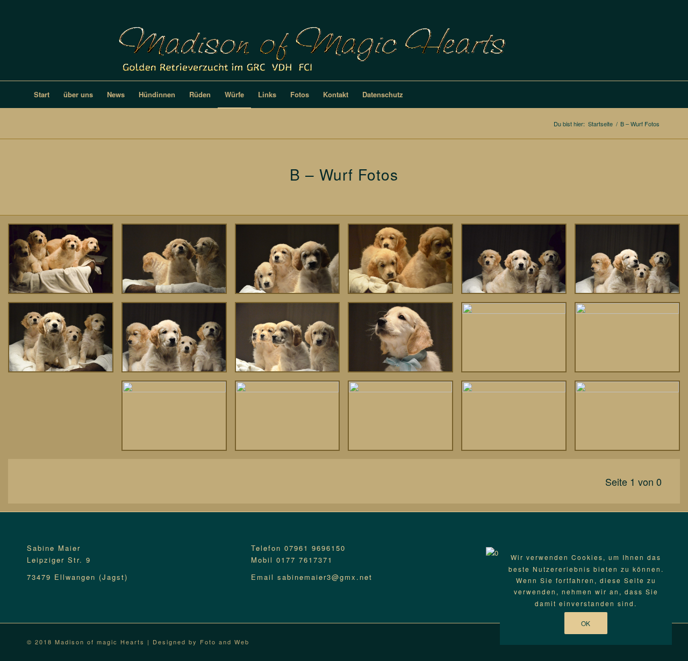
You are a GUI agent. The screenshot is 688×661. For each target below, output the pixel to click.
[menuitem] (41, 94)
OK (586, 623)
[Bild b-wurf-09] (631, 419)
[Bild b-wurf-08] (518, 419)
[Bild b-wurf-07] (404, 419)
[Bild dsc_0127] (518, 263)
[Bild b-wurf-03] (178, 419)
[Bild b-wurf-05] (178, 341)
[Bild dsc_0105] (404, 263)
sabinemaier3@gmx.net (324, 577)
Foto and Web (224, 641)
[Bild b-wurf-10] (631, 341)
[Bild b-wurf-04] (291, 341)
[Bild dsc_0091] (178, 263)
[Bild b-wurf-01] (404, 341)
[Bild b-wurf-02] (518, 341)
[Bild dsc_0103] (291, 263)
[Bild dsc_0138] (64, 341)
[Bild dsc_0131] (631, 263)
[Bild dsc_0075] (64, 263)
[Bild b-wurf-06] (291, 419)
